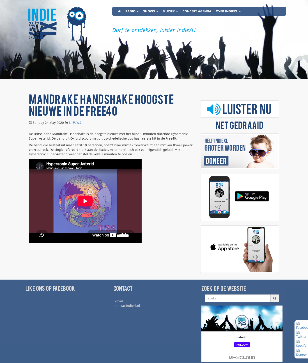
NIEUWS (75, 122)
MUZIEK (169, 11)
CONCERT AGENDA (196, 11)
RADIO (130, 11)
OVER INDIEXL (227, 11)
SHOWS (149, 11)
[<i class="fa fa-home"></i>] (119, 11)
